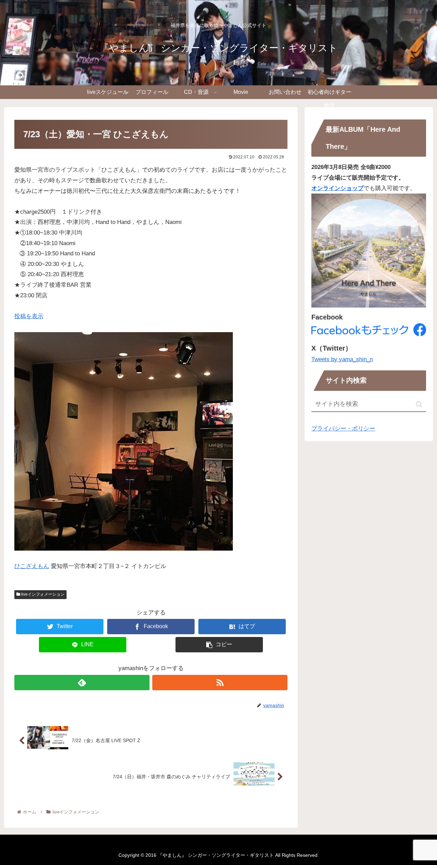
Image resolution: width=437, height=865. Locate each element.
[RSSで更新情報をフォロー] (219, 682)
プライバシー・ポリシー (343, 428)
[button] (419, 404)
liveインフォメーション (42, 594)
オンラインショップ (337, 188)
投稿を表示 (28, 316)
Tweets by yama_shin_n (342, 359)
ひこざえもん (31, 566)
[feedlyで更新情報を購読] (82, 682)
